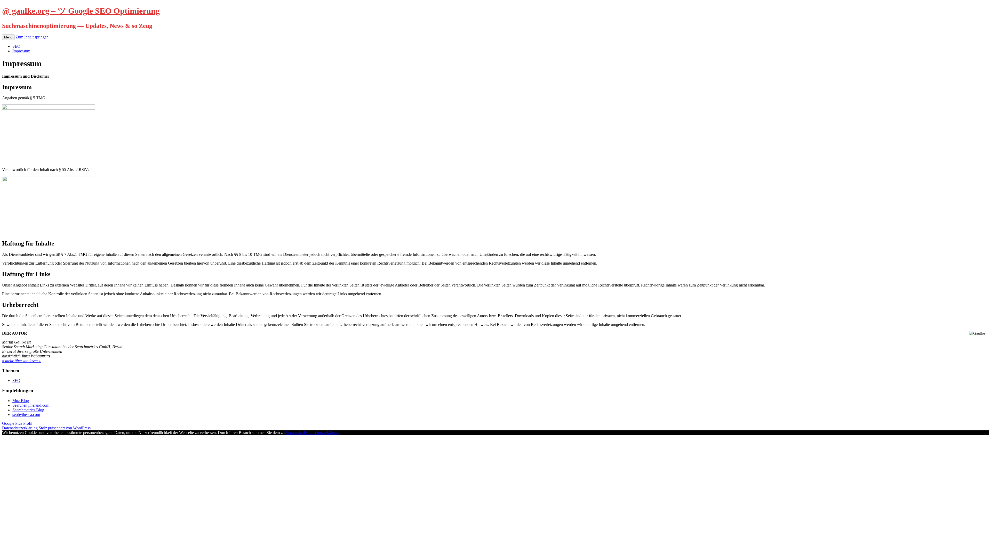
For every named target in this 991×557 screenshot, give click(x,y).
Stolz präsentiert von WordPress (65, 428)
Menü (8, 37)
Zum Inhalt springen (32, 37)
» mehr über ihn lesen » (21, 360)
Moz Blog (20, 400)
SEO (16, 46)
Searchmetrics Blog (28, 410)
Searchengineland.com (30, 405)
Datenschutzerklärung (20, 428)
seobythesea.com (26, 414)
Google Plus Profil (17, 423)
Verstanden (295, 432)
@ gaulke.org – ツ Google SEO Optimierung (81, 10)
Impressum (21, 51)
